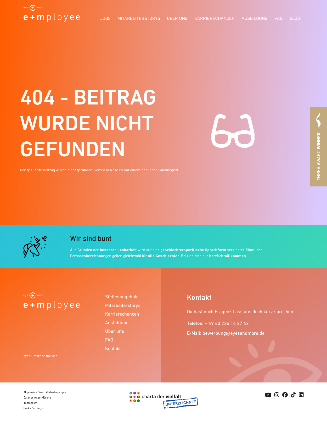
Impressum (30, 402)
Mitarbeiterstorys (139, 18)
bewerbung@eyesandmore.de (234, 333)
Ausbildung (255, 18)
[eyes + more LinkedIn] (301, 395)
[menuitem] (105, 17)
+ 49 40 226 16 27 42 (227, 323)
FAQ (279, 18)
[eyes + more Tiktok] (293, 395)
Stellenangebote (122, 296)
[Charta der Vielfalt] (164, 403)
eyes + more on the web (40, 356)
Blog (295, 18)
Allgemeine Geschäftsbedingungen (44, 392)
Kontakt (113, 348)
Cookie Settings (33, 408)
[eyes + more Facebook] (285, 395)
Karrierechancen (214, 18)
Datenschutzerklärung (37, 397)
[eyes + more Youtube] (268, 395)
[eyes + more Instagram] (276, 395)
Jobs (105, 18)
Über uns (177, 18)
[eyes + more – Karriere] (51, 13)
